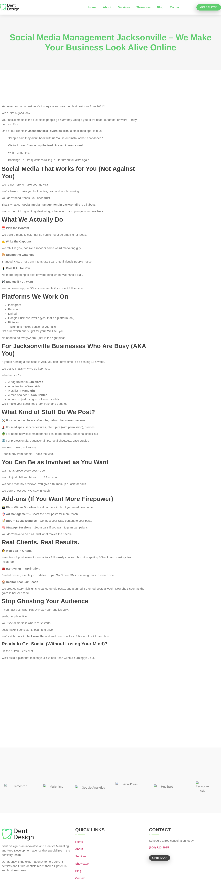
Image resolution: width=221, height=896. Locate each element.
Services (124, 7)
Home (92, 7)
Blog (160, 7)
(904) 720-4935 (159, 847)
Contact (175, 7)
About (107, 7)
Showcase (143, 7)
